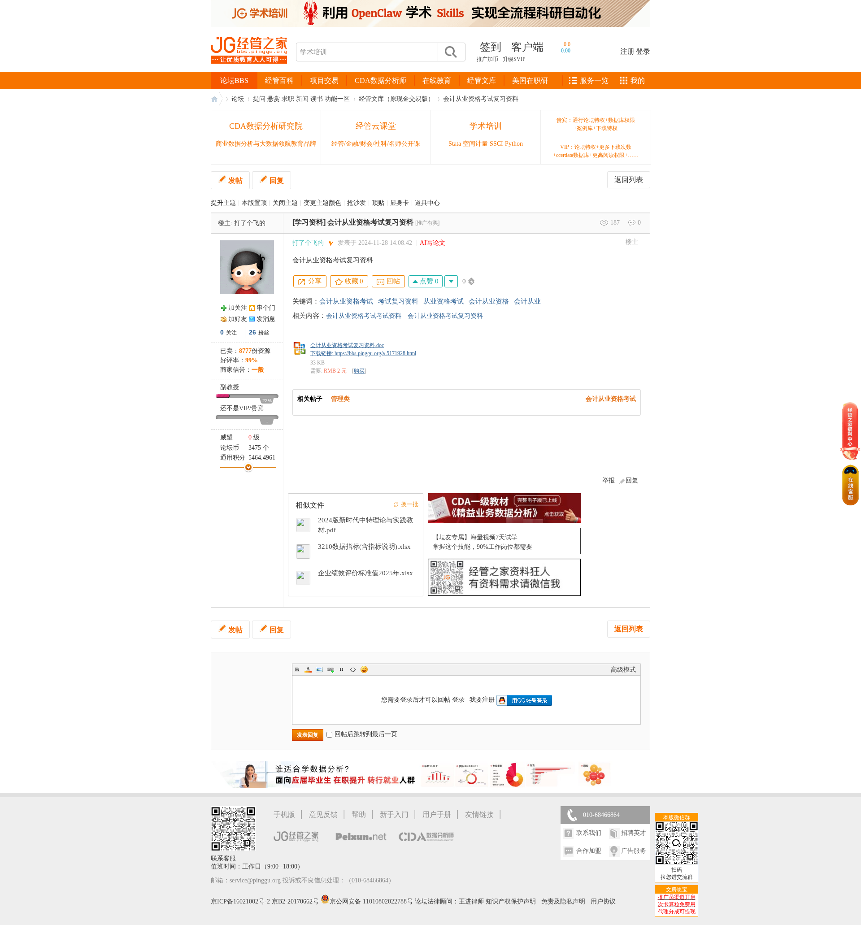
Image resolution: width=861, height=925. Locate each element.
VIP (244, 408)
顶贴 (378, 203)
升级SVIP (514, 59)
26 (252, 332)
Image (319, 669)
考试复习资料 (398, 301)
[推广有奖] (427, 223)
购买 (359, 371)
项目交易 (324, 80)
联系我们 (588, 832)
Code (352, 669)
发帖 (235, 180)
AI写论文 (432, 242)
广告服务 (633, 850)
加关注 (237, 307)
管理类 (340, 398)
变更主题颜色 (322, 203)
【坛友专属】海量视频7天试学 (475, 537)
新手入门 (394, 814)
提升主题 (223, 203)
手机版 (284, 814)
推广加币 (487, 59)
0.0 (567, 44)
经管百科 (279, 80)
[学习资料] (309, 222)
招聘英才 (633, 832)
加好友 (237, 319)
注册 (627, 51)
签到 (490, 47)
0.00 (565, 51)
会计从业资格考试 (346, 301)
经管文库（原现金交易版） (396, 99)
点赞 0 (428, 281)
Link (330, 669)
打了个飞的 (249, 223)
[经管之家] (249, 71)
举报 (608, 480)
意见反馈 (323, 814)
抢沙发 (356, 203)
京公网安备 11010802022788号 (372, 901)
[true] (450, 52)
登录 (643, 51)
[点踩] (451, 281)
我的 (638, 80)
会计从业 (527, 301)
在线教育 (436, 80)
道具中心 (427, 203)
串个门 (266, 307)
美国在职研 (530, 80)
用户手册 (436, 814)
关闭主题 (285, 203)
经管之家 (216, 98)
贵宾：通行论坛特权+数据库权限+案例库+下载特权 (596, 124)
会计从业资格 (489, 301)
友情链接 (479, 814)
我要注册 (482, 699)
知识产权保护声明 (511, 901)
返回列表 (628, 179)
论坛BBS (234, 80)
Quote (341, 669)
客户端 (527, 47)
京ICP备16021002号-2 (240, 901)
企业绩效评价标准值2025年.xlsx (365, 573)
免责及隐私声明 (563, 901)
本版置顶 (254, 203)
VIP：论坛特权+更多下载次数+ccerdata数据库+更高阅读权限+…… (596, 151)
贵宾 (257, 408)
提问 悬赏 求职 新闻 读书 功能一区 (301, 99)
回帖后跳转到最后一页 (366, 734)
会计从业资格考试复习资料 (480, 99)
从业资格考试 (443, 301)
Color (308, 669)
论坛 (237, 99)
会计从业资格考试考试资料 (363, 316)
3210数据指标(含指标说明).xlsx (364, 546)
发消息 (266, 319)
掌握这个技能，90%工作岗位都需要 (482, 546)
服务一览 (594, 80)
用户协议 (603, 901)
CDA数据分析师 (380, 80)
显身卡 (399, 203)
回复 (277, 180)
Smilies (364, 669)
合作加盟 (588, 850)
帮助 (359, 814)
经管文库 (481, 80)
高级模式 (623, 669)
